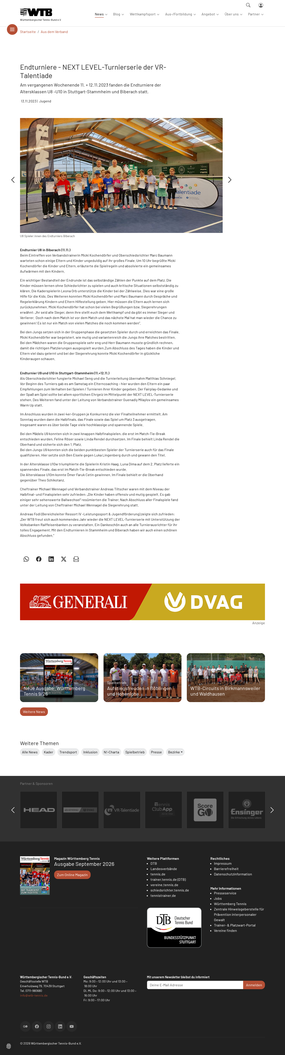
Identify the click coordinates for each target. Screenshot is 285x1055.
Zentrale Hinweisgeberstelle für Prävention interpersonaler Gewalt (239, 914)
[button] (9, 1046)
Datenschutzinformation (233, 874)
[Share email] (76, 559)
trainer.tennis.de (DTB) (168, 879)
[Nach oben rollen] (276, 1046)
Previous (12, 179)
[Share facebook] (39, 559)
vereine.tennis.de (164, 885)
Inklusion (90, 752)
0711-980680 (33, 991)
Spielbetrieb (135, 752)
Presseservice (225, 893)
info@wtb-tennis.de (33, 995)
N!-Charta (111, 752)
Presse (156, 752)
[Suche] (248, 5)
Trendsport (68, 752)
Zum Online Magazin (72, 875)
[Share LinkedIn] (51, 559)
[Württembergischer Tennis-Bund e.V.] (40, 12)
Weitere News (34, 711)
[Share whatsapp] (26, 559)
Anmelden (254, 985)
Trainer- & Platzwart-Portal (235, 925)
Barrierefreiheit (226, 868)
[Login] (261, 5)
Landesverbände (164, 868)
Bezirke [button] (174, 752)
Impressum (223, 863)
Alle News (30, 752)
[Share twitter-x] (63, 559)
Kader (48, 752)
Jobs (218, 898)
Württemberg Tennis (230, 904)
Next (229, 179)
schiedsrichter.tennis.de (170, 890)
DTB (154, 863)
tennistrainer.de (163, 895)
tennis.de (158, 874)
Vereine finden (225, 930)
